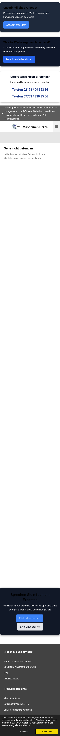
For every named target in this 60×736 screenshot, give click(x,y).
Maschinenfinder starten (19, 59)
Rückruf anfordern (29, 618)
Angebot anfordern (16, 24)
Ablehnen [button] (24, 731)
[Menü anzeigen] (56, 126)
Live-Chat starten (30, 626)
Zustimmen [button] (47, 731)
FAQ (6, 673)
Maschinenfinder (12, 698)
